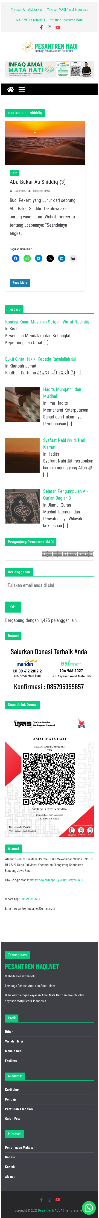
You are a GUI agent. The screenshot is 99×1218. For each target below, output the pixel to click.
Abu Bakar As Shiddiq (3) (38, 182)
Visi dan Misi (14, 1041)
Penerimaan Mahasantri (21, 1147)
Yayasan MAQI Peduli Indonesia (67, 9)
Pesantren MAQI (41, 190)
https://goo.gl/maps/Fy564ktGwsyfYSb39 (56, 880)
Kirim (13, 607)
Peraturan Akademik (19, 1109)
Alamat (10, 1177)
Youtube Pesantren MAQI (66, 20)
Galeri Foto (12, 1118)
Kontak (10, 1167)
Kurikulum (12, 1090)
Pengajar (11, 1099)
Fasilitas (11, 1061)
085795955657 (30, 899)
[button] (89, 1208)
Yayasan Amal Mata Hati (27, 9)
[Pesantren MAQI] (10, 89)
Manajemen (13, 1051)
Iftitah (9, 1032)
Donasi (10, 1157)
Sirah (14, 172)
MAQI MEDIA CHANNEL (31, 20)
